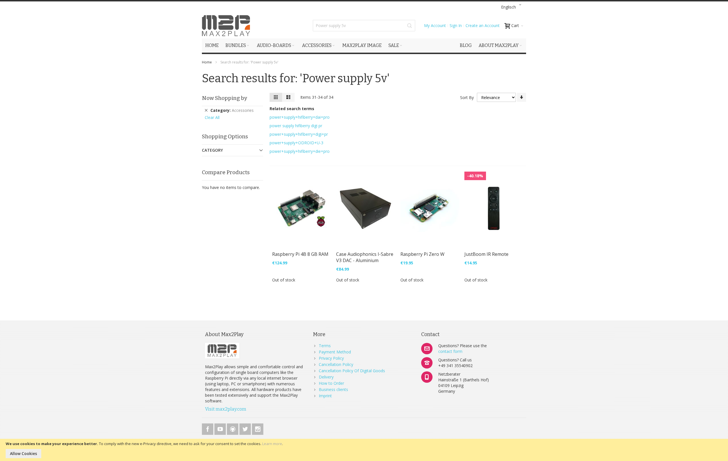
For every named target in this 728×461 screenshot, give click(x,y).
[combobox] (364, 25)
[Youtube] (220, 428)
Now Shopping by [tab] (224, 98)
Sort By (467, 97)
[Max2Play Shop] (226, 25)
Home (207, 62)
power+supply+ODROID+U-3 (296, 142)
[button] (512, 7)
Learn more (272, 443)
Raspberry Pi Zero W (422, 254)
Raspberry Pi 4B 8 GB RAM (300, 254)
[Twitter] (245, 428)
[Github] (233, 428)
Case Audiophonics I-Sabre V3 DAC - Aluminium (364, 257)
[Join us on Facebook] (208, 428)
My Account (435, 25)
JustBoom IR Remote (486, 254)
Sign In (456, 25)
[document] (364, 450)
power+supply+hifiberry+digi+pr (299, 134)
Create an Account (483, 25)
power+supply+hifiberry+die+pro (300, 151)
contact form (450, 351)
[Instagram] (257, 428)
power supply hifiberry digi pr (296, 125)
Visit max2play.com (225, 409)
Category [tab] (212, 150)
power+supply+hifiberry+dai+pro (300, 117)
